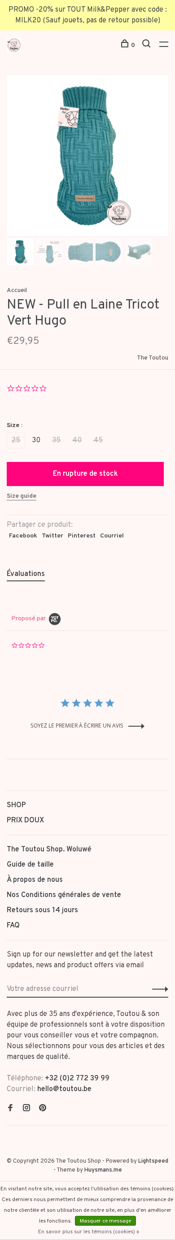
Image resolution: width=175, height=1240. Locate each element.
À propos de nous (35, 880)
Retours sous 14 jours (42, 910)
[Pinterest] (42, 1109)
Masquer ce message (105, 1221)
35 (56, 440)
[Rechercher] (147, 45)
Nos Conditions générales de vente (64, 895)
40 (77, 440)
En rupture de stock (85, 474)
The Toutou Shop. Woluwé (49, 849)
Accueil (17, 290)
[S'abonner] (157, 989)
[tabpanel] (87, 155)
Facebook (23, 536)
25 (16, 440)
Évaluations (26, 574)
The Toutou (152, 358)
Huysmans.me (103, 1170)
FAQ (13, 925)
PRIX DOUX (25, 820)
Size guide (21, 496)
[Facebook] (10, 1109)
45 (98, 440)
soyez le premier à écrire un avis (77, 725)
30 (36, 440)
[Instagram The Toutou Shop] (26, 1109)
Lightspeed (153, 1161)
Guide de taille (30, 864)
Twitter (52, 536)
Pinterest (82, 536)
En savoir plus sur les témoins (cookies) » (88, 1232)
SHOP (16, 805)
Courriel (112, 536)
